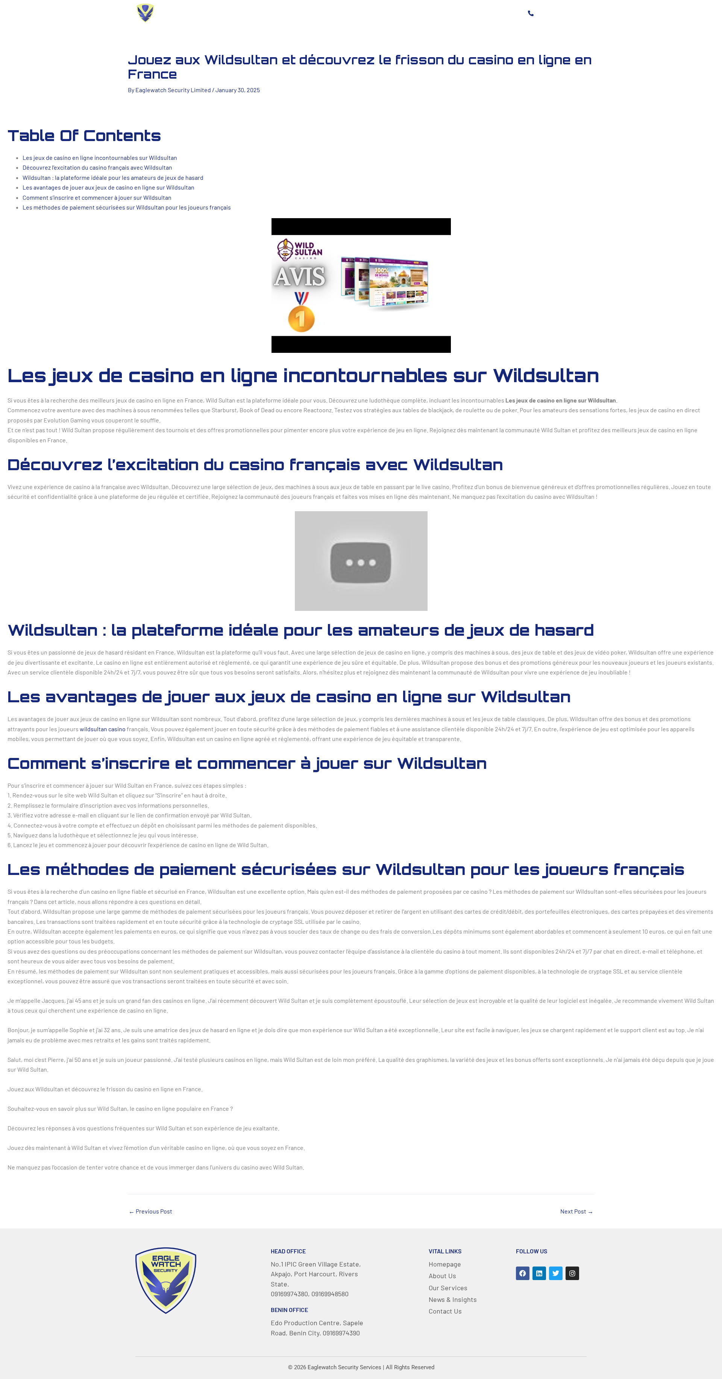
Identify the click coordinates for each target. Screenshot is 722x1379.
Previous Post (150, 1211)
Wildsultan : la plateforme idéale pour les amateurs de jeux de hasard (113, 177)
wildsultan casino (103, 728)
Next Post (576, 1211)
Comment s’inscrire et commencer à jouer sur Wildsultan (97, 197)
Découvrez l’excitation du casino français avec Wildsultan (97, 167)
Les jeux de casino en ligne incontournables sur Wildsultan (100, 157)
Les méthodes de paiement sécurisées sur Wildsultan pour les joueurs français (127, 207)
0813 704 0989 (560, 13)
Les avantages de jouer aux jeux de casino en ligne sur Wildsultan (108, 187)
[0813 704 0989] (530, 13)
